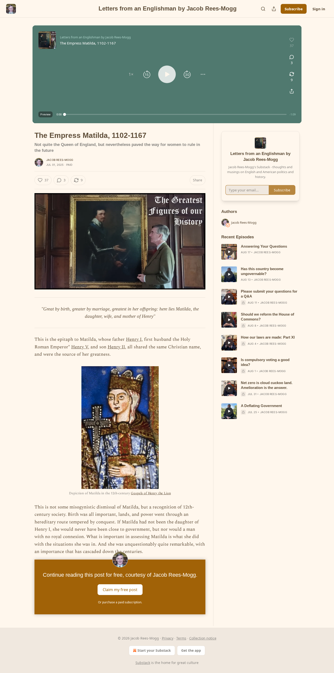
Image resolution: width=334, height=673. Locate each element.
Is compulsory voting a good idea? (265, 362)
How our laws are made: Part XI (268, 337)
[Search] (263, 9)
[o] (229, 252)
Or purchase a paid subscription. (120, 602)
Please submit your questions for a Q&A (269, 293)
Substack (142, 662)
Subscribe (294, 8)
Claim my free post (120, 589)
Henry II (116, 347)
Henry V (79, 347)
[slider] (176, 114)
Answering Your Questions (264, 246)
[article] (260, 252)
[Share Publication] (274, 9)
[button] (131, 74)
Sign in (318, 8)
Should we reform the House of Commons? (267, 316)
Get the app (191, 650)
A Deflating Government (261, 406)
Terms (181, 638)
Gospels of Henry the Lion (151, 493)
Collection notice (202, 638)
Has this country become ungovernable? (262, 271)
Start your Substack (154, 650)
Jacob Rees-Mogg (59, 160)
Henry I (134, 339)
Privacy (167, 638)
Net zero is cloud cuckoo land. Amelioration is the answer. (266, 385)
